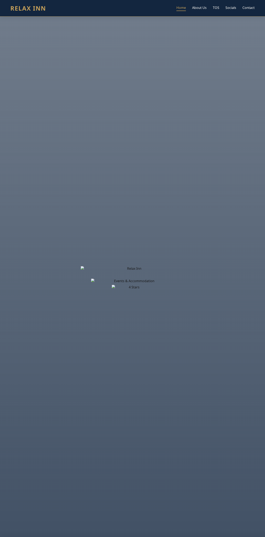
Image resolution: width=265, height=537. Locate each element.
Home (181, 7)
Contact (248, 7)
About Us (199, 7)
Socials (230, 7)
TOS (216, 7)
